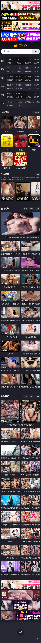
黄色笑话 (28, 97)
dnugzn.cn (20, 46)
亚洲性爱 (10, 76)
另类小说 (19, 97)
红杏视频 (10, 105)
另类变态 (37, 80)
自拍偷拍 (19, 68)
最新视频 (5, 208)
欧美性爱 (37, 76)
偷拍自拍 (19, 76)
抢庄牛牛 (37, 63)
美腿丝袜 (10, 88)
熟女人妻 (10, 71)
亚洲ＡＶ (10, 68)
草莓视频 (28, 102)
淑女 (31, 396)
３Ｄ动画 (37, 68)
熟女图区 (28, 88)
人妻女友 (28, 93)
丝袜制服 (19, 71)
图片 (3, 86)
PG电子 (10, 59)
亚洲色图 (19, 85)
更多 (37, 209)
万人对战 (28, 59)
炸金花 (19, 63)
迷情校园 (10, 97)
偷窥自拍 (10, 85)
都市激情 (10, 93)
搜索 (36, 51)
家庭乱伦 (19, 93)
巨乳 (31, 209)
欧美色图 (28, 85)
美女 (25, 209)
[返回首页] (38, 639)
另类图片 (37, 88)
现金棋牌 (28, 63)
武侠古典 (37, 93)
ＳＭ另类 (37, 71)
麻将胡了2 (10, 63)
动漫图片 (37, 85)
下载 (37, 174)
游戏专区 (37, 59)
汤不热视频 (36, 102)
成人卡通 (28, 76)
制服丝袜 (10, 80)
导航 (3, 103)
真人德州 (19, 59)
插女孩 (10, 102)
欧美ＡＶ (28, 68)
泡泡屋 (19, 105)
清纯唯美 (19, 88)
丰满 (25, 396)
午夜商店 (19, 102)
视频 (3, 69)
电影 (3, 78)
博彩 (3, 61)
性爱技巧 (37, 97)
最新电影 (5, 396)
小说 (3, 95)
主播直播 (28, 71)
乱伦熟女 (28, 80)
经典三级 (19, 80)
